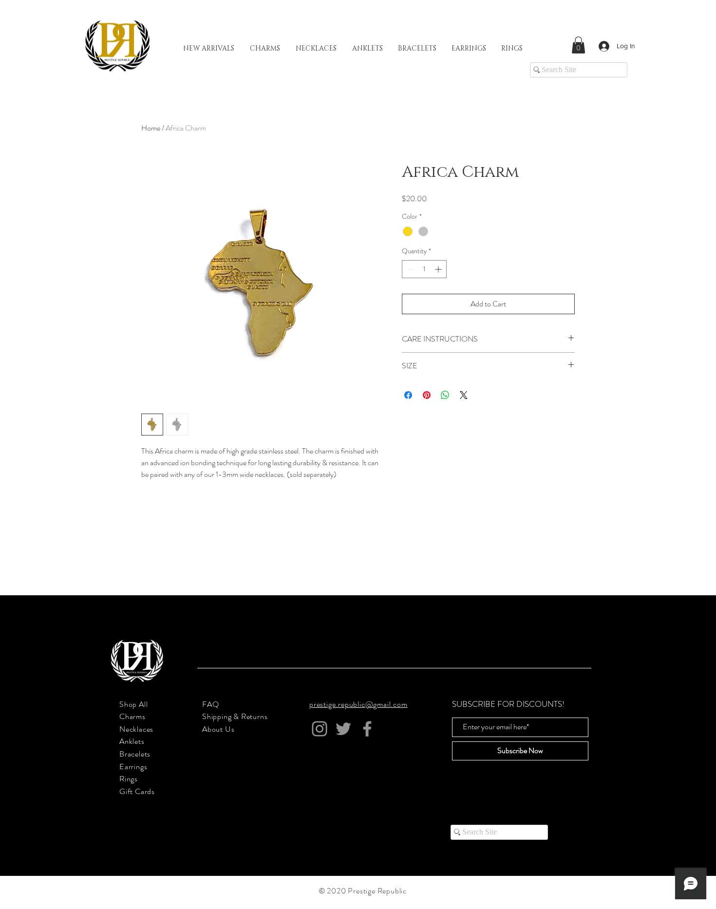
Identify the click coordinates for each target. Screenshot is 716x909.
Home (150, 127)
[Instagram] (319, 729)
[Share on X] (464, 395)
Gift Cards (137, 791)
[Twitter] (343, 729)
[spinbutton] (424, 269)
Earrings (133, 766)
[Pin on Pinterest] (427, 395)
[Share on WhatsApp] (445, 395)
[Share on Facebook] (408, 395)
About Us (218, 729)
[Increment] (439, 269)
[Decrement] (409, 269)
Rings (128, 778)
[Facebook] (367, 729)
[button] (578, 45)
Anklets (132, 741)
